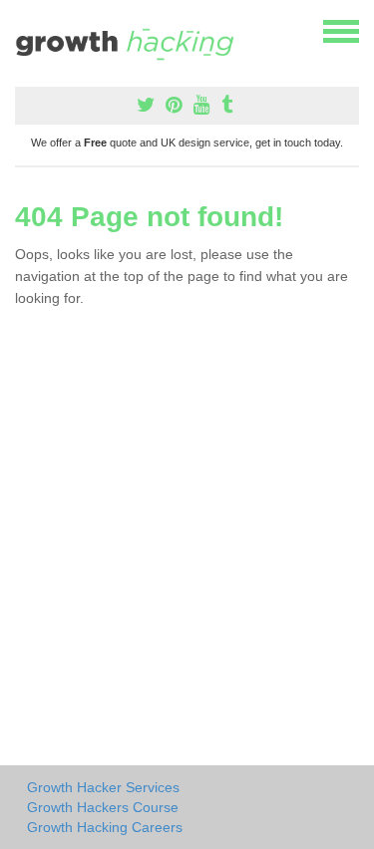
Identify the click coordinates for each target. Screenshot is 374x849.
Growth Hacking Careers (105, 827)
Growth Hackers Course (103, 807)
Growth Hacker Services (103, 787)
